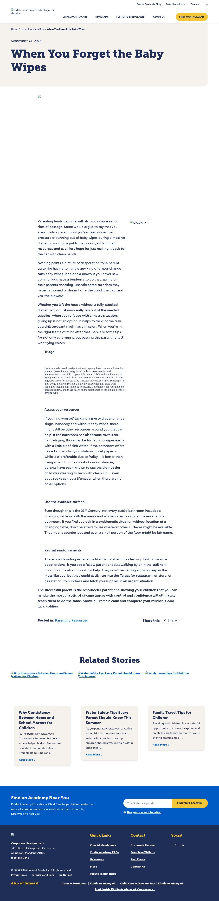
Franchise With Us (175, 4)
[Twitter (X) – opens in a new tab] (175, 845)
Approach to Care (75, 16)
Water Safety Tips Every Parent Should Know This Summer (108, 717)
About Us (159, 16)
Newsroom (97, 859)
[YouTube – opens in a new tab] (179, 845)
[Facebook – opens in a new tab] (171, 845)
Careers (194, 4)
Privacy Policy (19, 874)
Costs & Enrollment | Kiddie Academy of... (89, 883)
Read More (26, 759)
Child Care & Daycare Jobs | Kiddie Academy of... (152, 883)
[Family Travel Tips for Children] (176, 690)
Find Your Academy (191, 16)
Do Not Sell (65, 874)
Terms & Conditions (43, 874)
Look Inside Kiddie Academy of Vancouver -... (125, 889)
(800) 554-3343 (20, 857)
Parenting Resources (71, 620)
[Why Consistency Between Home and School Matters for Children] (42, 690)
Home (14, 29)
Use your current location (144, 812)
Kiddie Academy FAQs (104, 852)
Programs (102, 16)
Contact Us (138, 866)
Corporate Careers (143, 845)
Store (93, 866)
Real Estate (138, 859)
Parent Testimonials (103, 873)
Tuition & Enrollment (131, 16)
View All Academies (103, 845)
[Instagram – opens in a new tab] (183, 845)
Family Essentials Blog (149, 4)
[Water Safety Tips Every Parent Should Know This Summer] (109, 690)
